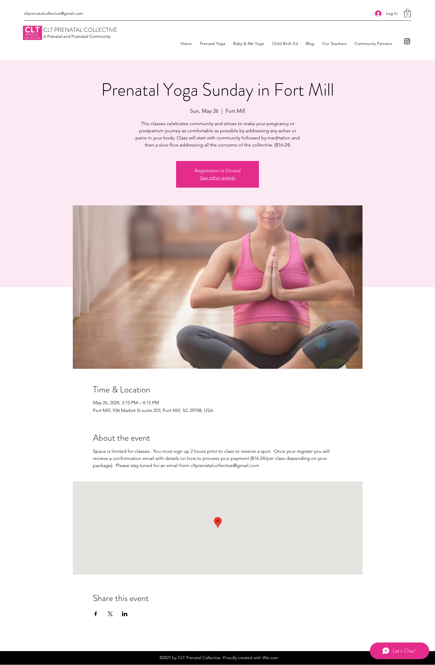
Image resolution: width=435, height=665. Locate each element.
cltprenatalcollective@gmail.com (53, 13)
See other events (217, 178)
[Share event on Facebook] (96, 613)
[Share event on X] (110, 613)
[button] (407, 13)
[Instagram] (407, 41)
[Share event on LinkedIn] (125, 613)
